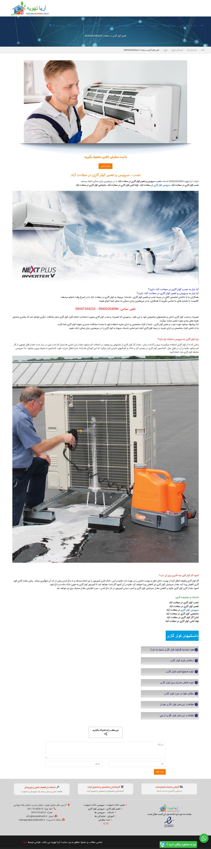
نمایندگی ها (169, 26)
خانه (202, 25)
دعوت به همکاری (92, 26)
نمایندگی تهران (177, 50)
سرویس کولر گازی (161, 185)
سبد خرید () (58, 26)
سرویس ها (126, 26)
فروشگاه (110, 26)
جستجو (74, 25)
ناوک (24, 842)
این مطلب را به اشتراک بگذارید (105, 730)
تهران (165, 50)
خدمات (140, 26)
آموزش (154, 26)
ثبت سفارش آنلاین (188, 25)
